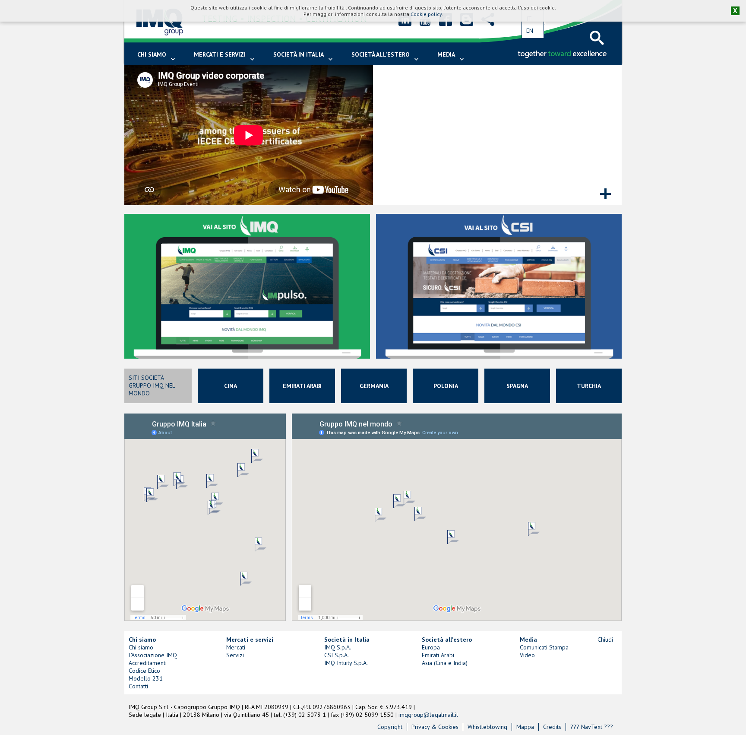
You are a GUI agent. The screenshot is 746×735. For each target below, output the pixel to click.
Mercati (235, 647)
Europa (431, 647)
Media (446, 54)
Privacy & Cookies (434, 727)
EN (529, 31)
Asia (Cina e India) (445, 663)
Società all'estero (380, 54)
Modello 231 (146, 678)
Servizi (235, 655)
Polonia (445, 386)
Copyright (389, 727)
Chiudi (605, 639)
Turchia (589, 386)
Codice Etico (144, 671)
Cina (230, 386)
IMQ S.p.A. (337, 647)
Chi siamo (151, 54)
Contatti (138, 686)
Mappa (525, 727)
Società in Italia (298, 54)
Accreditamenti (148, 663)
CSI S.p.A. (336, 655)
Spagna (517, 386)
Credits (552, 727)
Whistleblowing (487, 727)
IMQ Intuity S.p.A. (346, 663)
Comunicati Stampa (544, 647)
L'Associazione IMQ (153, 655)
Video (527, 655)
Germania (374, 386)
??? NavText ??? (591, 727)
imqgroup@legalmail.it (428, 715)
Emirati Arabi (302, 386)
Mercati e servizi (220, 54)
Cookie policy (426, 14)
